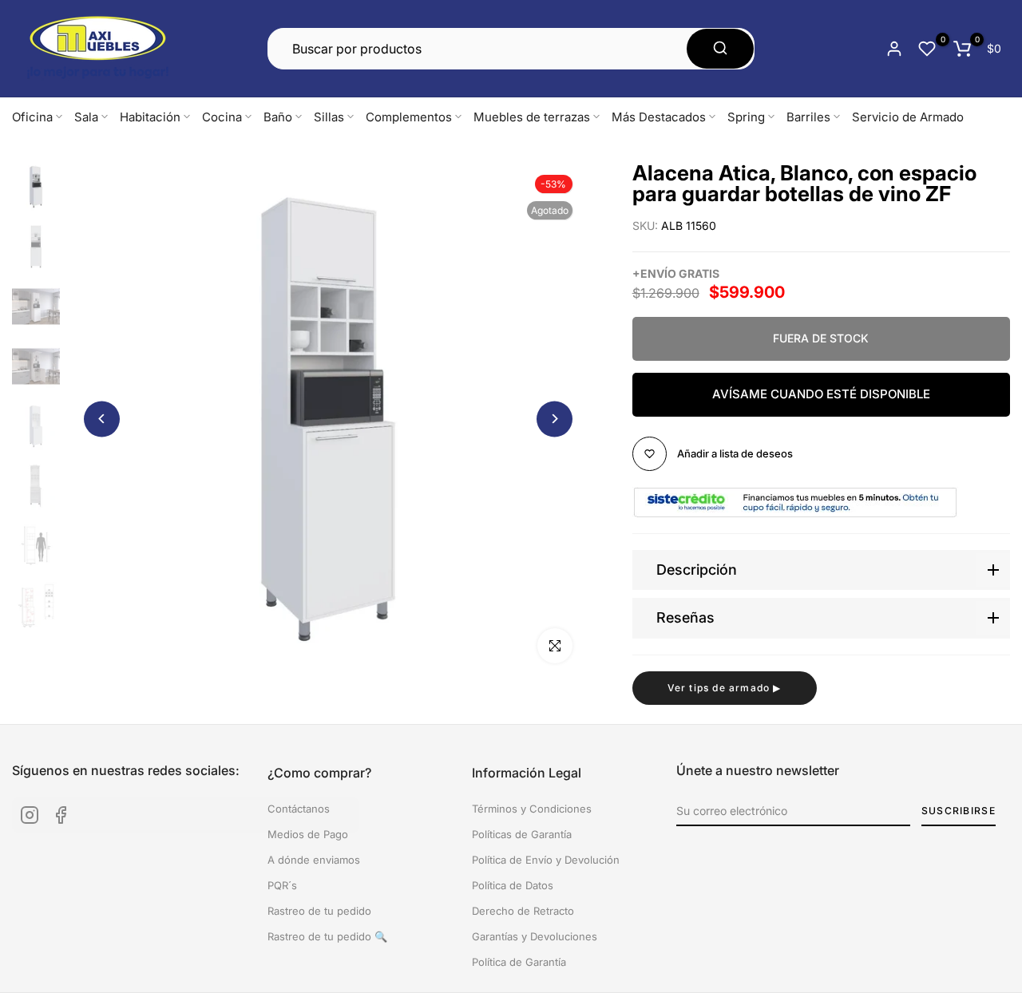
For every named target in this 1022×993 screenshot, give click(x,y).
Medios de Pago (307, 834)
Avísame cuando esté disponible (821, 394)
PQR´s (282, 885)
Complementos (409, 117)
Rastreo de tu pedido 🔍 (327, 936)
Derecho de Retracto (523, 910)
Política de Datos (512, 885)
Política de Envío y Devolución (546, 859)
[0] (927, 48)
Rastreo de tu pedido (319, 910)
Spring (746, 117)
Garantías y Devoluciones (534, 936)
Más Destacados (659, 117)
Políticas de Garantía (522, 834)
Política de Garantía (519, 961)
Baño (277, 117)
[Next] (554, 419)
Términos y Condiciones (532, 808)
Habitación (150, 117)
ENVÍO (658, 273)
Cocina (222, 117)
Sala (86, 117)
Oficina (32, 117)
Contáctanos (298, 808)
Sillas (329, 117)
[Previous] (102, 419)
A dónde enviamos (313, 859)
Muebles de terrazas (531, 117)
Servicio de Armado (908, 117)
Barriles (808, 117)
